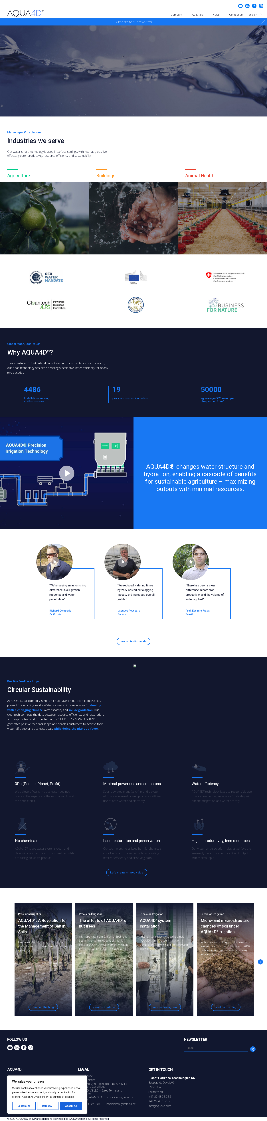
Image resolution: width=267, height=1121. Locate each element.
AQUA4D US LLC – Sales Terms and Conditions (100, 1092)
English (253, 14)
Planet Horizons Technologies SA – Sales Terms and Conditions (103, 1085)
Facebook (254, 6)
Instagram (261, 6)
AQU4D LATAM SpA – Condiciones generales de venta (105, 1099)
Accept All (71, 1105)
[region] (47, 1094)
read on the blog (43, 1007)
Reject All (47, 1105)
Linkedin (247, 6)
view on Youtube (104, 1007)
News (216, 14)
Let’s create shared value (126, 872)
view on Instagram (165, 1007)
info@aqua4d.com (160, 1106)
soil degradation (80, 710)
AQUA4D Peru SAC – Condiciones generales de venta (106, 1105)
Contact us (236, 14)
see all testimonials (133, 641)
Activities (197, 14)
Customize (23, 1105)
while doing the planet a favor (76, 729)
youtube (240, 6)
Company (176, 14)
